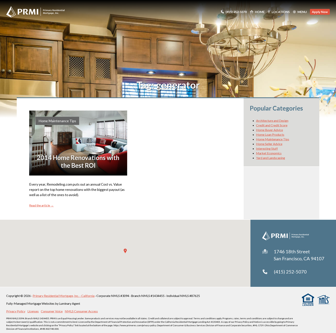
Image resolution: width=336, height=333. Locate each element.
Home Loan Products (270, 134)
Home (260, 12)
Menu (302, 12)
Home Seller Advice (269, 144)
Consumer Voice (52, 311)
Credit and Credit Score (271, 125)
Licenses (33, 311)
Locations (281, 12)
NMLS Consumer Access (81, 311)
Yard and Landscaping (270, 158)
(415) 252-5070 (290, 271)
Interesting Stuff (267, 148)
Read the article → (41, 205)
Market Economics (269, 153)
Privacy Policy (15, 311)
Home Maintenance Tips (57, 121)
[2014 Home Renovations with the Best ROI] (78, 143)
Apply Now (320, 12)
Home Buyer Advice (269, 130)
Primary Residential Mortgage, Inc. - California (63, 296)
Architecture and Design (272, 120)
